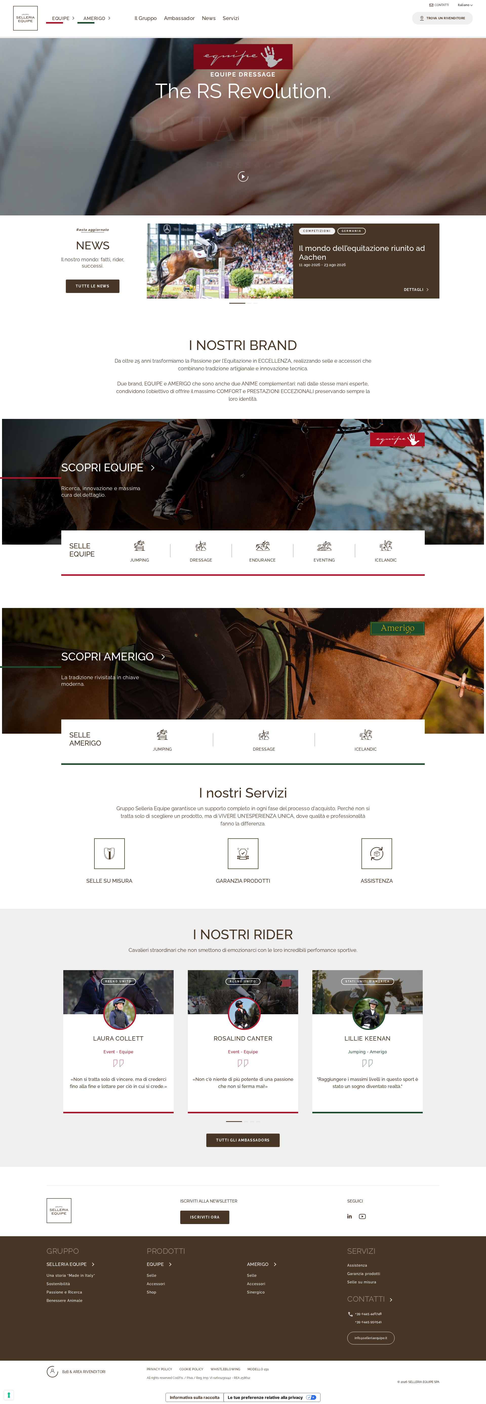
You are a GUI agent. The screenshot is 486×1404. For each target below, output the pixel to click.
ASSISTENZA (377, 881)
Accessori (156, 1284)
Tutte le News (92, 286)
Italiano (464, 5)
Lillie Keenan (368, 1038)
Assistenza (357, 1265)
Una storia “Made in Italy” (71, 1275)
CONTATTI (367, 1299)
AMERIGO (258, 1264)
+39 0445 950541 (368, 1322)
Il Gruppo (146, 18)
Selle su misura (361, 1282)
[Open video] (243, 177)
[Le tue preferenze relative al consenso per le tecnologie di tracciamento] (9, 1395)
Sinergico (256, 1292)
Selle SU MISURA (109, 881)
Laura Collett (118, 1038)
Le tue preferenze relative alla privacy (265, 1397)
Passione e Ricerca (64, 1292)
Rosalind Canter (243, 1038)
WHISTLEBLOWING (225, 1369)
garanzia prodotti (243, 881)
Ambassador (179, 18)
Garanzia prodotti (363, 1274)
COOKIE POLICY (191, 1369)
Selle (151, 1275)
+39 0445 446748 (368, 1314)
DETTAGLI (413, 289)
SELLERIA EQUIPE (67, 1264)
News (209, 18)
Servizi (231, 18)
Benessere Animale (65, 1301)
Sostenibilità (58, 1284)
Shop (151, 1292)
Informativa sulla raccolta (194, 1397)
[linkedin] (349, 1216)
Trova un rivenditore (446, 18)
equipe (60, 18)
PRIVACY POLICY (159, 1369)
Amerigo (94, 18)
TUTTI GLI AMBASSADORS (243, 1140)
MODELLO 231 (258, 1369)
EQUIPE (155, 1264)
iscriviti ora (204, 1217)
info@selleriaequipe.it (371, 1338)
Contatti (442, 5)
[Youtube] (362, 1216)
